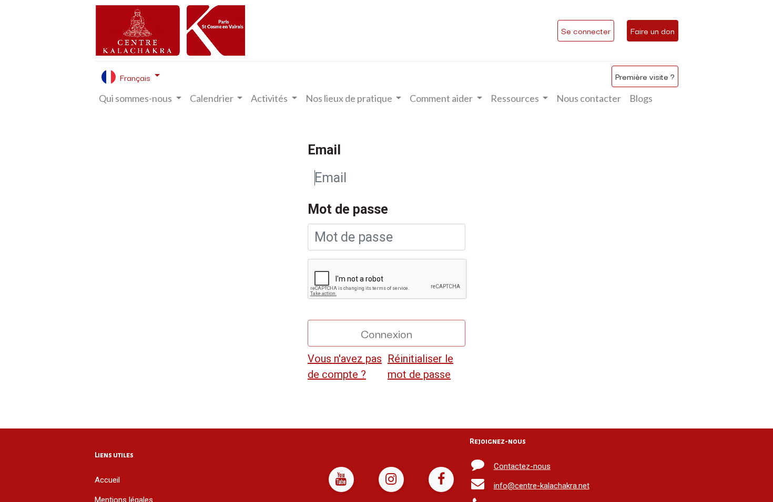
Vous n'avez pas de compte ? (345, 366)
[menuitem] (588, 98)
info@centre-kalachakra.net (541, 485)
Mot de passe (348, 209)
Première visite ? (645, 76)
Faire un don (652, 30)
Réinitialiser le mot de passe (420, 366)
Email (324, 150)
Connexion (386, 333)
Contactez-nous (522, 466)
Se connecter (586, 30)
